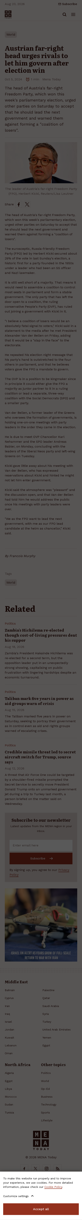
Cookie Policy (53, 1186)
